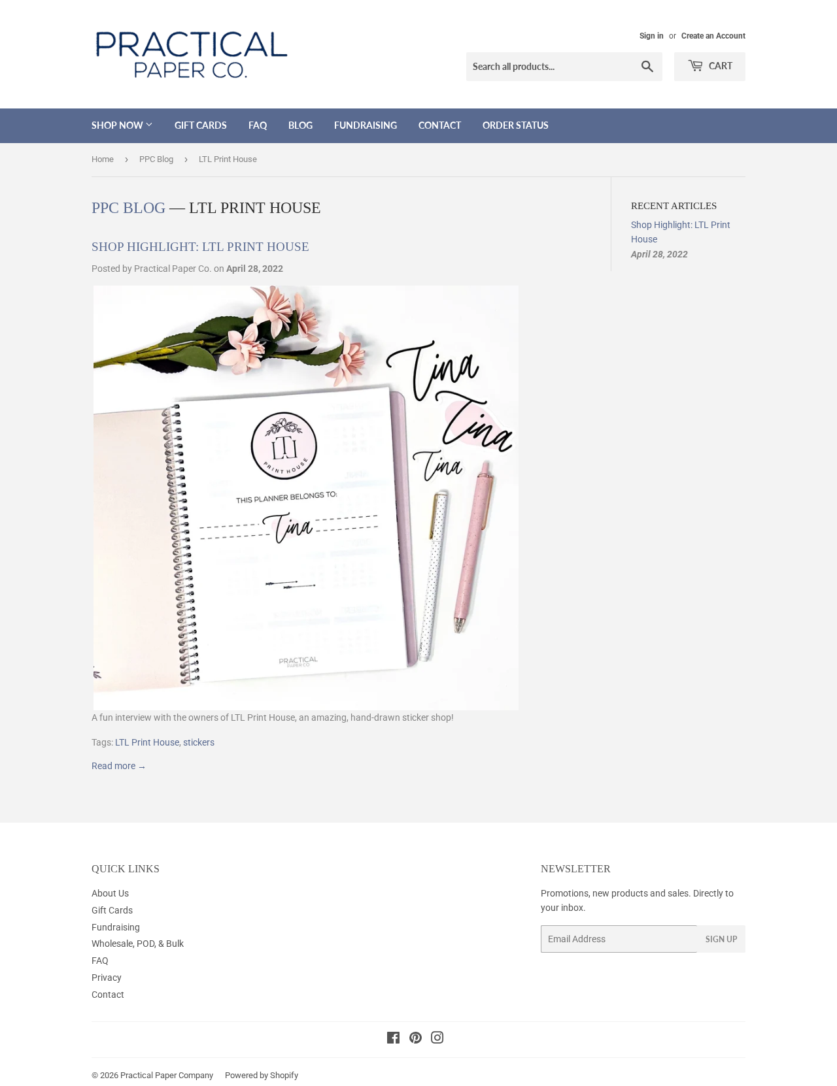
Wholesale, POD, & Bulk (138, 943)
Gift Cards (201, 125)
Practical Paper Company (166, 1075)
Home (103, 159)
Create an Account (713, 36)
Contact (439, 125)
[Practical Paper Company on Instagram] (437, 1039)
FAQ (257, 125)
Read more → (119, 766)
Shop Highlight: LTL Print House (200, 247)
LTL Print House (147, 742)
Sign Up (721, 939)
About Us (110, 893)
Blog (300, 125)
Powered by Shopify (261, 1075)
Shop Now (118, 125)
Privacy (107, 977)
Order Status (516, 125)
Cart (719, 65)
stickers (198, 742)
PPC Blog (156, 159)
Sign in (652, 36)
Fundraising (365, 125)
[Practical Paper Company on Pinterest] (415, 1039)
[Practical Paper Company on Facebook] (393, 1039)
